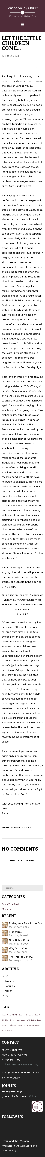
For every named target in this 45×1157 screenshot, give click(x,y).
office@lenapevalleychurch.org (20, 1064)
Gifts (6, 1020)
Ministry (6, 909)
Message (5, 1025)
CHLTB (14, 1015)
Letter (33, 1020)
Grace (12, 1020)
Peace (37, 1025)
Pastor (31, 1025)
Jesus (23, 1020)
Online (32, 1096)
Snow (4, 1030)
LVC (28, 1020)
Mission (20, 1025)
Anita (4, 1015)
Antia (9, 1015)
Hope (18, 1020)
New (26, 1025)
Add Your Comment (22, 860)
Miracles (13, 1025)
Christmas (29, 1015)
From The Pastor (23, 827)
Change (21, 1015)
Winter (9, 1030)
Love (39, 1020)
